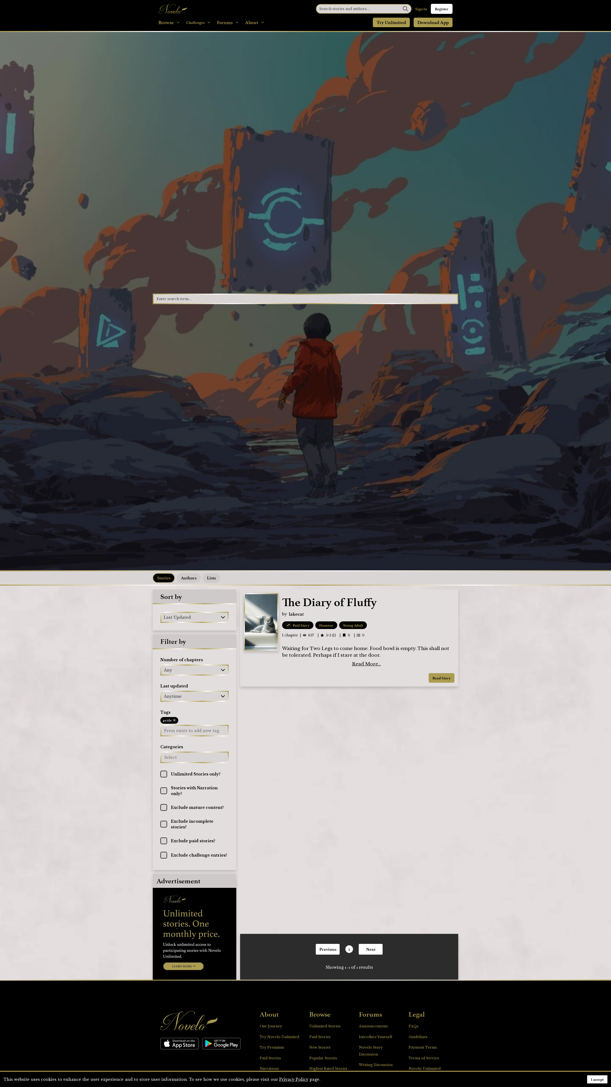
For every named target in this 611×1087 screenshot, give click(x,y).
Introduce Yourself (375, 1037)
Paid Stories (270, 1058)
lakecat (296, 613)
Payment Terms (423, 1047)
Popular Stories (323, 1058)
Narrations (269, 1068)
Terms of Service (424, 1058)
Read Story (441, 678)
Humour (326, 625)
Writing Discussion (376, 1065)
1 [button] (349, 949)
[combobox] (164, 617)
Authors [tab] (188, 578)
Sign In (421, 9)
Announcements (373, 1026)
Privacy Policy (293, 1079)
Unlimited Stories (325, 1026)
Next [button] (370, 949)
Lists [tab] (211, 578)
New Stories (320, 1047)
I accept (597, 1079)
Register (441, 9)
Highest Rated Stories (328, 1068)
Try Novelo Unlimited (279, 1037)
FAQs (413, 1026)
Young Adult (353, 625)
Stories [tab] (163, 578)
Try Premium (272, 1047)
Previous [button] (327, 949)
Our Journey (271, 1026)
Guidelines (418, 1037)
